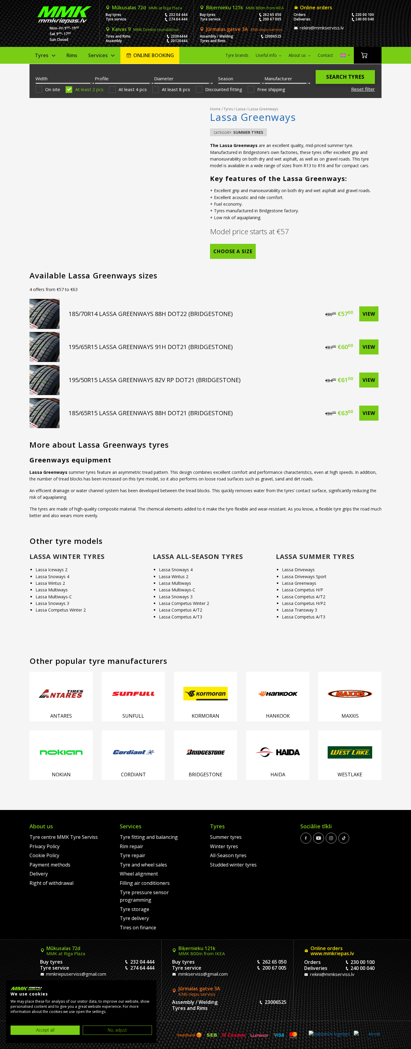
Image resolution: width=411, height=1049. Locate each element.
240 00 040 (364, 19)
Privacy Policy (44, 846)
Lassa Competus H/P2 (304, 603)
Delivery (38, 873)
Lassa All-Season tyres (198, 556)
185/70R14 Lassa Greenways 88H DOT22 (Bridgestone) (151, 314)
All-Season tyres (228, 855)
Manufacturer (278, 78)
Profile (102, 78)
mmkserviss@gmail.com (202, 974)
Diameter (164, 78)
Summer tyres (248, 132)
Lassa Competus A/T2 (180, 610)
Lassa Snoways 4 (52, 576)
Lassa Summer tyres (315, 556)
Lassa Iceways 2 (51, 569)
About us (297, 55)
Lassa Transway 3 (299, 610)
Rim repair (131, 846)
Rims (71, 55)
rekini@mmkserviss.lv (321, 28)
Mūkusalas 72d (147, 7)
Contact (325, 55)
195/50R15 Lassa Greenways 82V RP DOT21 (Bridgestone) (155, 380)
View (369, 314)
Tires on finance (138, 927)
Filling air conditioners (145, 883)
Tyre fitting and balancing (149, 837)
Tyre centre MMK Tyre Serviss (63, 837)
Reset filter (363, 89)
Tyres (41, 55)
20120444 (179, 40)
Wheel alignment (139, 873)
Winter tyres (224, 846)
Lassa (241, 109)
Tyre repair (132, 855)
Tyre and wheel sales (143, 864)
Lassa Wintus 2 (50, 583)
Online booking (153, 55)
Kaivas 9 (145, 29)
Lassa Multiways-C (54, 597)
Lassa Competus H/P (302, 590)
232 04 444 (178, 14)
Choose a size (232, 251)
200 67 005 (272, 19)
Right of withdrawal (51, 883)
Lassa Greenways (299, 583)
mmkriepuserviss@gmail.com (75, 974)
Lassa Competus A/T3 (180, 617)
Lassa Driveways (298, 569)
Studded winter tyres (233, 864)
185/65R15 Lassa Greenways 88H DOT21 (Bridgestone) (151, 413)
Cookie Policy (44, 855)
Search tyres (345, 76)
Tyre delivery (134, 918)
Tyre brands (237, 55)
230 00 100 (364, 14)
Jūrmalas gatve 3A (244, 29)
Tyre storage (134, 909)
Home (215, 109)
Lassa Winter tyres (67, 556)
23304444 (179, 36)
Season (225, 78)
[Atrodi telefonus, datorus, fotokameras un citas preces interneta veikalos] (367, 1035)
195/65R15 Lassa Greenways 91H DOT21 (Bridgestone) (151, 347)
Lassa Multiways (52, 590)
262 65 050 (272, 14)
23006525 (272, 36)
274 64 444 (178, 19)
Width (42, 78)
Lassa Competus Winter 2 (61, 610)
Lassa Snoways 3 (52, 603)
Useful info (266, 55)
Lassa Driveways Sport (304, 576)
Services (98, 55)
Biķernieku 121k (245, 7)
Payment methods (49, 864)
